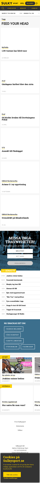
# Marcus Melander (13, 329)
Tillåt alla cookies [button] (12, 475)
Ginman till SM (25, 13)
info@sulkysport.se (22, 452)
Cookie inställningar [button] (10, 478)
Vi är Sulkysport (20, 422)
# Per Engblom (11, 347)
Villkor (20, 430)
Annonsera (20, 426)
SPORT (15, 3)
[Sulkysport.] (5, 3)
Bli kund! (30, 3)
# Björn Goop (28, 347)
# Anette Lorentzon (14, 341)
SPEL (22, 3)
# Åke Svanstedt (12, 335)
